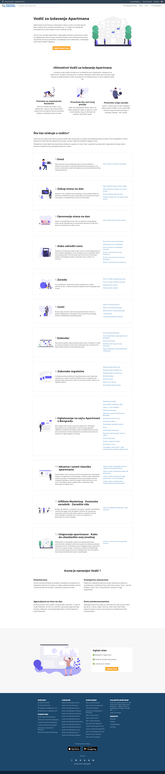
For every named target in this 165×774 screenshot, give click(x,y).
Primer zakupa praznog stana (113, 194)
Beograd (113, 719)
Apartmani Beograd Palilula (71, 716)
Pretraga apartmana (130, 5)
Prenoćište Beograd (92, 708)
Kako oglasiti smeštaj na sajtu (113, 404)
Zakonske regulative (70, 371)
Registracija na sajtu (109, 401)
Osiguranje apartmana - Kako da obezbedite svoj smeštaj (78, 536)
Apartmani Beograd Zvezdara (71, 711)
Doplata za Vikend (109, 421)
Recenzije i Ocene (109, 444)
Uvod (60, 159)
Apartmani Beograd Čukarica (71, 724)
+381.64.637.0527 (20, 1)
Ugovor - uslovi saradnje (111, 407)
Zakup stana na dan (70, 188)
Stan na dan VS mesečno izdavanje (114, 164)
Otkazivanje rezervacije (110, 430)
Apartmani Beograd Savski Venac (72, 721)
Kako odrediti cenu (70, 245)
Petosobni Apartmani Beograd (47, 732)
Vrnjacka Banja (115, 724)
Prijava (156, 1)
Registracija (147, 1)
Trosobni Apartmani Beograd (47, 725)
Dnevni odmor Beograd (93, 734)
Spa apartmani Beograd (93, 723)
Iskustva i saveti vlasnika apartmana (75, 468)
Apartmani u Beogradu (83, 764)
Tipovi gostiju (107, 313)
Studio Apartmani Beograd (46, 717)
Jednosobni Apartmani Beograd (48, 719)
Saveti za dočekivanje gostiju (112, 307)
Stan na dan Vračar (92, 718)
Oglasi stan (111, 669)
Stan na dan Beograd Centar (95, 731)
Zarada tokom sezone (110, 285)
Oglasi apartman (61, 48)
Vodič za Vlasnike (115, 712)
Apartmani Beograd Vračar (70, 708)
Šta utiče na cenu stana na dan (113, 241)
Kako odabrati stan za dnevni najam (115, 186)
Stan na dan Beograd (93, 702)
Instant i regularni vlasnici (111, 441)
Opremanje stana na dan (73, 216)
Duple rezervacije (109, 341)
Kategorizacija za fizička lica (112, 370)
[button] (147, 6)
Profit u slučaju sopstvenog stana (114, 282)
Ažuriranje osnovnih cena (111, 418)
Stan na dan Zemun (92, 715)
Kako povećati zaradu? (110, 288)
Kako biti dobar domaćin (111, 304)
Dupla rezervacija (109, 438)
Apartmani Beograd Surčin (70, 732)
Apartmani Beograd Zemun (71, 719)
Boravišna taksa (108, 376)
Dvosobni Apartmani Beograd (47, 722)
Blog (140, 5)
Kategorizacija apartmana (111, 367)
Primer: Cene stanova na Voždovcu (114, 262)
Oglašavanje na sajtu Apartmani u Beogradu (78, 419)
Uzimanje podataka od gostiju (113, 316)
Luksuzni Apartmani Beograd (95, 729)
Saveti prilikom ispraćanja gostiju (114, 310)
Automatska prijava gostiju (112, 385)
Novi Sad (113, 727)
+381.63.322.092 (9, 1)
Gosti (60, 306)
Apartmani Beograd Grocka (71, 729)
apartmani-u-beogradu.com (48, 711)
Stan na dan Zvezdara (93, 720)
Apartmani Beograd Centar (70, 702)
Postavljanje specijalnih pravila (113, 424)
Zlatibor (112, 721)
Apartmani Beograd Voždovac (71, 713)
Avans (105, 427)
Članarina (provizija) (109, 410)
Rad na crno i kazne (109, 382)
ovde (114, 710)
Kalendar (63, 337)
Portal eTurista (108, 379)
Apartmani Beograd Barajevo (71, 735)
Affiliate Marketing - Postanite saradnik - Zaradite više (78, 503)
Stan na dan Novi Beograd (94, 705)
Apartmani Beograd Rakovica (71, 727)
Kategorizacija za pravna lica (112, 373)
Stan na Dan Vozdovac (93, 737)
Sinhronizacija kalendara (111, 333)
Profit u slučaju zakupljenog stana (114, 279)
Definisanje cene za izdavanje (113, 244)
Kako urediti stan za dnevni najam (114, 220)
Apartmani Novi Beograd (70, 705)
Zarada (62, 279)
